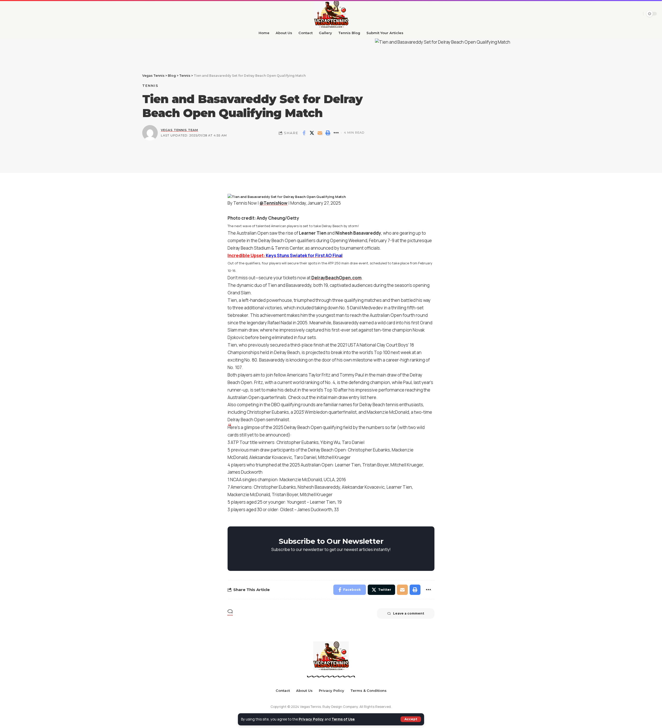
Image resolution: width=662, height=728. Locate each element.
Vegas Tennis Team (179, 130)
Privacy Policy (311, 719)
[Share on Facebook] (303, 133)
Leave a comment (408, 613)
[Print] (328, 133)
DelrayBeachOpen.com (336, 278)
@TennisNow (274, 203)
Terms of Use (343, 719)
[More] (336, 133)
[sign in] (637, 14)
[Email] (320, 133)
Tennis (150, 85)
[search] (629, 13)
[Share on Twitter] (311, 133)
